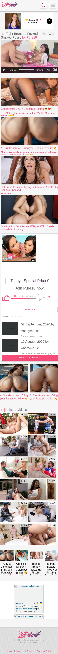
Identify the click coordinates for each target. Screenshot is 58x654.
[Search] (43, 5)
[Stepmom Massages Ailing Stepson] (42, 490)
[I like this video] (6, 297)
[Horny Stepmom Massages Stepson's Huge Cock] (14, 468)
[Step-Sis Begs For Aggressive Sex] (42, 445)
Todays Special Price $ (29, 280)
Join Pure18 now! (30, 288)
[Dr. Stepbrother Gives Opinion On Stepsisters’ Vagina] (42, 512)
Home (9, 651)
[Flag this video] (49, 297)
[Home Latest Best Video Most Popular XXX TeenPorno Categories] (53, 5)
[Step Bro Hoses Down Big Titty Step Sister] (42, 423)
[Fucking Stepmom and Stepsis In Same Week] (14, 445)
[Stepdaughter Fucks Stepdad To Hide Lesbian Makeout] (14, 534)
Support (19, 651)
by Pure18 (29, 37)
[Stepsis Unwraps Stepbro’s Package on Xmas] (42, 468)
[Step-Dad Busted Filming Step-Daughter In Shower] (14, 512)
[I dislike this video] (41, 297)
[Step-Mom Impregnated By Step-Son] (14, 423)
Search (42, 5)
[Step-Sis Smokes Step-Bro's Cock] (14, 490)
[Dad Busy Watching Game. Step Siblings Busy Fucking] (42, 534)
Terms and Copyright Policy (39, 651)
